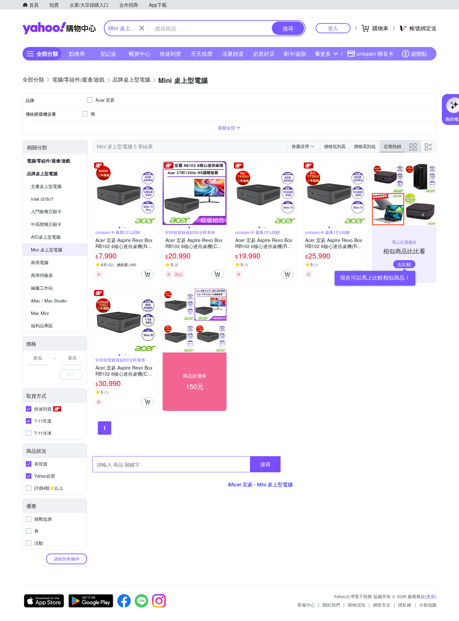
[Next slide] (152, 193)
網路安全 (381, 605)
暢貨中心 (139, 53)
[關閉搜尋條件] (142, 28)
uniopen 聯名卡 (375, 53)
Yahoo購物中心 (59, 28)
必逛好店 (264, 53)
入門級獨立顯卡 (46, 211)
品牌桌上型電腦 (42, 173)
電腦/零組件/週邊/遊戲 (48, 160)
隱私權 (404, 605)
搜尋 (265, 464)
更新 (430, 596)
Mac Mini (40, 313)
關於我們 (331, 605)
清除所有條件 (66, 559)
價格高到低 (365, 146)
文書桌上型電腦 (46, 186)
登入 (333, 28)
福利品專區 (42, 325)
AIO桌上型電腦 (45, 237)
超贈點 (419, 53)
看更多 (323, 53)
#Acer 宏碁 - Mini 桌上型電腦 (260, 484)
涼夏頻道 (233, 53)
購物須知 (356, 605)
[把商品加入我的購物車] (147, 274)
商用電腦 (39, 262)
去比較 (404, 264)
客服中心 (306, 605)
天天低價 (201, 53)
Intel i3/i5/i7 (42, 199)
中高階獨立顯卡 (46, 224)
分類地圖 (427, 605)
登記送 (108, 53)
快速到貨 (170, 53)
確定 (71, 374)
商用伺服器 (42, 275)
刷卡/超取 (295, 53)
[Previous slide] (97, 193)
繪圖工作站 (42, 288)
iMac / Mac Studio (49, 300)
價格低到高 (335, 146)
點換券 (77, 53)
